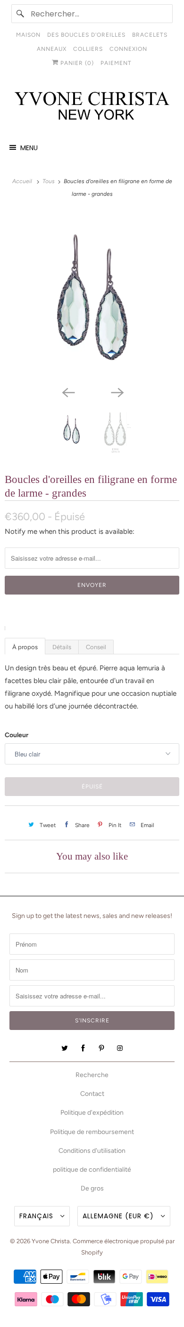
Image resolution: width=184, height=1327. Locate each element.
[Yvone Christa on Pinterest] (101, 1048)
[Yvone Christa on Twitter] (65, 1048)
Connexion (128, 49)
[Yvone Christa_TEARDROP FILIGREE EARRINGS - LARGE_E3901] (92, 296)
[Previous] (67, 392)
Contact (92, 1094)
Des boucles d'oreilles (86, 35)
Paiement (116, 63)
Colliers (88, 49)
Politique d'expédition (92, 1113)
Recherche (92, 1075)
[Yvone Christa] (92, 106)
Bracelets (149, 35)
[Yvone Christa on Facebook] (83, 1048)
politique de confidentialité (92, 1170)
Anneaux (52, 49)
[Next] (116, 392)
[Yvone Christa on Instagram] (120, 1048)
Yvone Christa (51, 1241)
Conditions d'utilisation (92, 1151)
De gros (92, 1188)
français (37, 1216)
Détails (61, 647)
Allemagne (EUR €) (119, 1216)
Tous (49, 181)
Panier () (76, 63)
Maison (28, 35)
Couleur (16, 735)
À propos (25, 647)
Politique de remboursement (92, 1132)
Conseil (96, 647)
